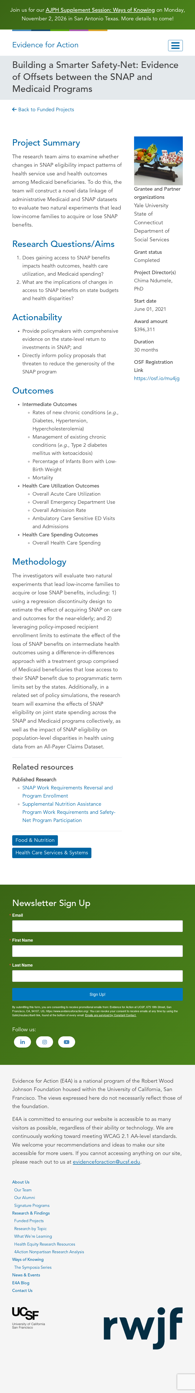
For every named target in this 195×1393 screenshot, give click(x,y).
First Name (22, 940)
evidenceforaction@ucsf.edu (106, 1162)
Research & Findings (31, 1213)
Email (17, 915)
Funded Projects (29, 1221)
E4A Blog (20, 1283)
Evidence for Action (45, 45)
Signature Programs (32, 1206)
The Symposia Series (33, 1268)
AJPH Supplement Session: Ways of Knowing (100, 10)
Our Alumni (24, 1198)
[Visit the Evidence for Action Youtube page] (66, 1042)
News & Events (26, 1275)
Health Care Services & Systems (51, 853)
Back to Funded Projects (45, 110)
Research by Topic (30, 1229)
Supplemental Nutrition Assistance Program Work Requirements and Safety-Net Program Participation (69, 812)
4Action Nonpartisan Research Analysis (49, 1252)
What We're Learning (33, 1237)
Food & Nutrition (35, 840)
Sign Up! (97, 994)
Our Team (23, 1190)
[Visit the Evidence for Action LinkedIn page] (22, 1042)
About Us (20, 1182)
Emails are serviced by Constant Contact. (110, 1015)
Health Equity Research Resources (44, 1245)
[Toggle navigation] (175, 45)
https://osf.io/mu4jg (157, 378)
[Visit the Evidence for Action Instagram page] (44, 1042)
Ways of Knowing (28, 1260)
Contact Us (22, 1291)
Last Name (22, 965)
